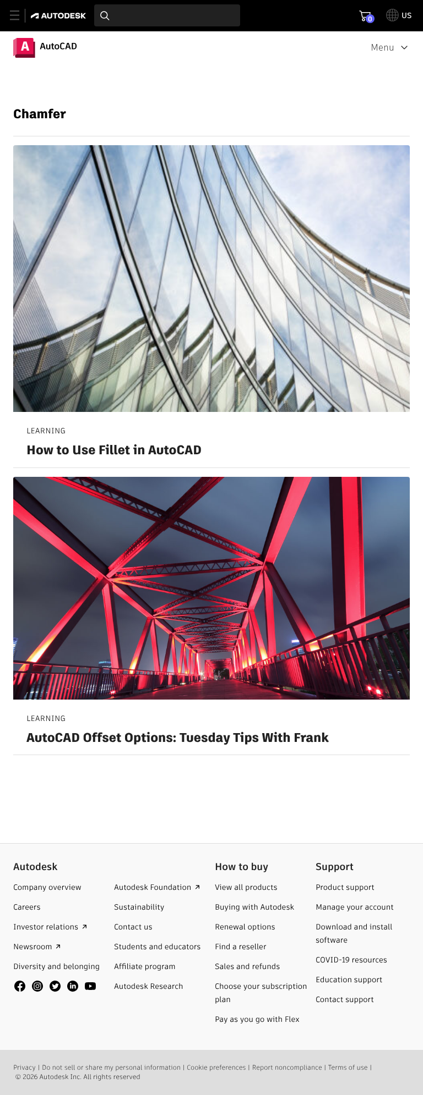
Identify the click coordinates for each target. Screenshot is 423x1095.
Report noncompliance (287, 1067)
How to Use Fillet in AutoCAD (114, 451)
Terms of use (348, 1067)
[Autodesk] (60, 16)
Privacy (24, 1067)
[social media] (55, 986)
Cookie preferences (216, 1067)
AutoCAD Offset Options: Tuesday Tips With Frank (177, 738)
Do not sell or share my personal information (111, 1067)
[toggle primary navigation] (20, 16)
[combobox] (167, 15)
